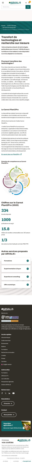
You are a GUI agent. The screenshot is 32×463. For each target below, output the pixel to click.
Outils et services (5, 340)
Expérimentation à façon (12, 268)
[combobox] (16, 7)
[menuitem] (26, 2)
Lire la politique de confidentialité (9, 455)
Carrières (3, 361)
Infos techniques (5, 337)
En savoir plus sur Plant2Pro (10, 154)
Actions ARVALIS (6, 384)
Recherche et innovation (7, 352)
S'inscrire (7, 403)
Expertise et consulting (12, 276)
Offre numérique (9, 284)
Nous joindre (8, 414)
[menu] (3, 3)
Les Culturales (5, 378)
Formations (8, 260)
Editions (3, 346)
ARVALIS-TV (4, 375)
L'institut (3, 355)
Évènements (4, 343)
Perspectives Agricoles (7, 381)
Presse (3, 358)
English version (7, 364)
